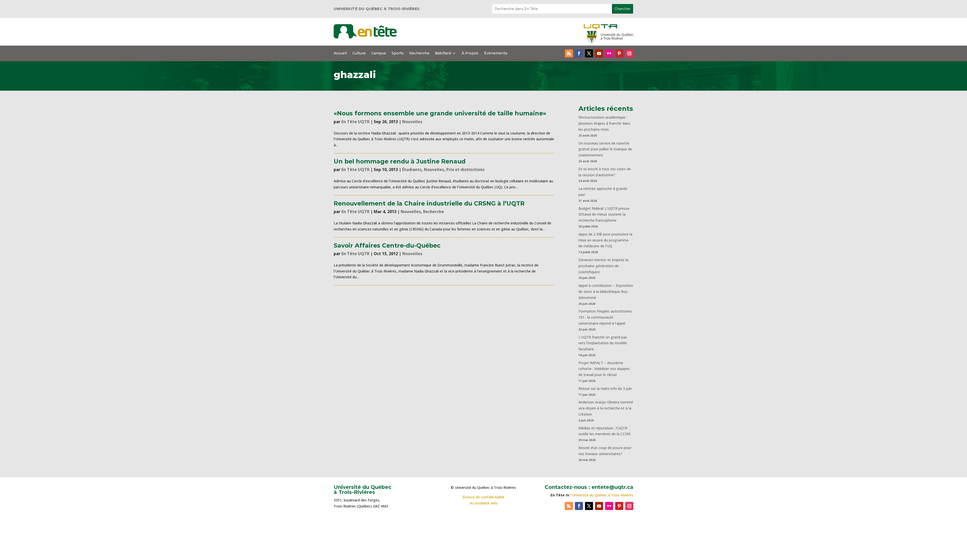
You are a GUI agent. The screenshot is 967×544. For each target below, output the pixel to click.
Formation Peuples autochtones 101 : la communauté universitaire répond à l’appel (605, 317)
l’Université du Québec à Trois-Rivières (602, 495)
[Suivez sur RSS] (569, 53)
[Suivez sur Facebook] (579, 53)
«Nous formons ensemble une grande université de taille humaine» (440, 113)
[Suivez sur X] (589, 53)
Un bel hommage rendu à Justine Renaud (399, 161)
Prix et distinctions (465, 169)
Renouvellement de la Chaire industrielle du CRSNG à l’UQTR (429, 203)
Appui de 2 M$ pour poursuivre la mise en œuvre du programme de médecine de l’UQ (605, 240)
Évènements (495, 53)
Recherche (419, 53)
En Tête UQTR (355, 121)
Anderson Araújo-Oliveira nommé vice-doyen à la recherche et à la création (605, 408)
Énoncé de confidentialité (483, 497)
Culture (359, 53)
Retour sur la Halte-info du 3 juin (605, 388)
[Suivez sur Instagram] (629, 53)
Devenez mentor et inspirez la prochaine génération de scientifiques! (603, 265)
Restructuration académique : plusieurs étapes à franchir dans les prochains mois (604, 123)
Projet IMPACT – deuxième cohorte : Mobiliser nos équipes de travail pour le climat (604, 368)
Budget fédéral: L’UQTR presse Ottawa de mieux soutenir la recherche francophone (603, 214)
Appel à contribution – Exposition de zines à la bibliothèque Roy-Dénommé (605, 291)
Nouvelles (412, 121)
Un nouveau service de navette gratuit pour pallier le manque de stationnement (605, 149)
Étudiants (412, 169)
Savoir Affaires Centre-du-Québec (387, 245)
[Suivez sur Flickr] (609, 53)
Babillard (443, 53)
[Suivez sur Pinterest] (619, 53)
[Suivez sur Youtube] (599, 53)
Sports (398, 53)
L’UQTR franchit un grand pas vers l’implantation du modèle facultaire (602, 343)
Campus (378, 53)
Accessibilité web (483, 503)
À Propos (470, 53)
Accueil (340, 53)
